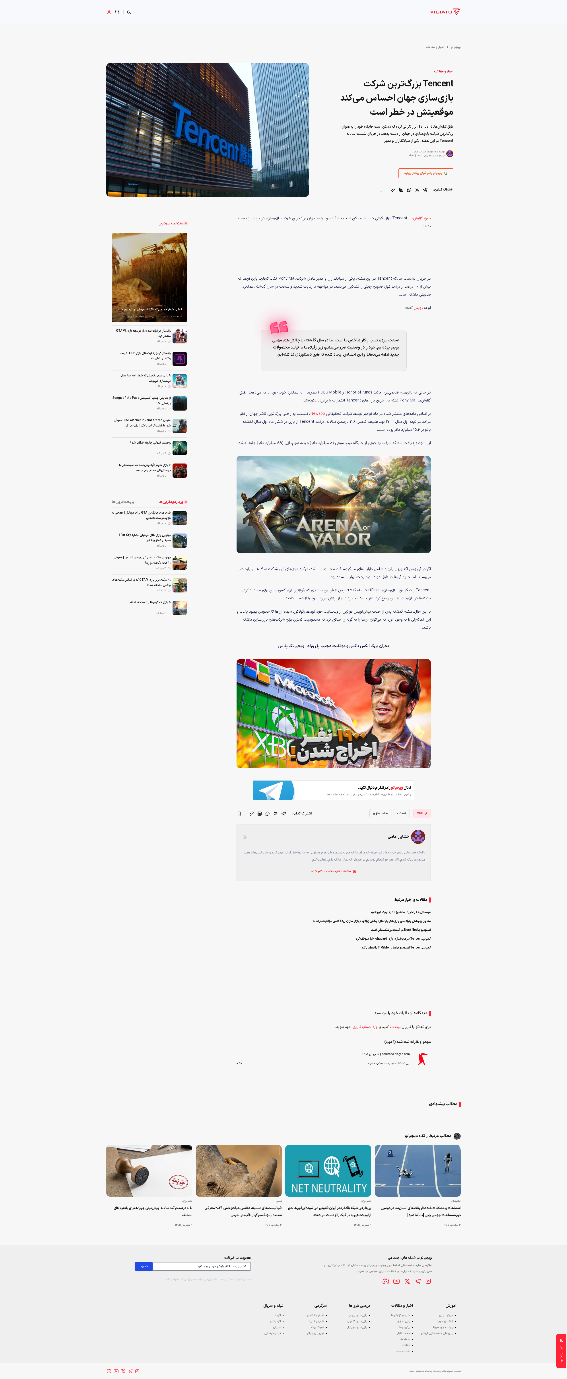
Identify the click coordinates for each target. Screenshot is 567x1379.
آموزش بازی (446, 1315)
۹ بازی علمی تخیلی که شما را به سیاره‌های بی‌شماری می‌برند (145, 378)
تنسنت (401, 813)
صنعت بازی (380, 813)
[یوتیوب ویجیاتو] (396, 1281)
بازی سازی (403, 1321)
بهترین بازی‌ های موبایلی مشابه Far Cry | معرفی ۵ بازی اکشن (145, 538)
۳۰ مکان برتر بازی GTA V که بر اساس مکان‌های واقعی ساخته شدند (141, 583)
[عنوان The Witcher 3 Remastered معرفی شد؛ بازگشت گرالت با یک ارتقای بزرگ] (180, 426)
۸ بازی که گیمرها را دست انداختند (150, 602)
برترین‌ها (404, 1327)
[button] (129, 12)
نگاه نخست (403, 1351)
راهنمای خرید (445, 1321)
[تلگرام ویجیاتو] (417, 1281)
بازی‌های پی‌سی (357, 1315)
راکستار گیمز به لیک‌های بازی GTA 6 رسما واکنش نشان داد (145, 356)
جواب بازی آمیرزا (443, 1327)
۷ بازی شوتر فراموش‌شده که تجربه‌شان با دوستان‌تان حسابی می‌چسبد (145, 468)
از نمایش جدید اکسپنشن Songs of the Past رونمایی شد (141, 401)
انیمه (278, 1315)
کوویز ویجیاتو (315, 1333)
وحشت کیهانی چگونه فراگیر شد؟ (150, 442)
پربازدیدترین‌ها (171, 502)
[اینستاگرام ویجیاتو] (428, 1281)
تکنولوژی (455, 1201)
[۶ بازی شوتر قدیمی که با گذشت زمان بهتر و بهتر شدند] (149, 277)
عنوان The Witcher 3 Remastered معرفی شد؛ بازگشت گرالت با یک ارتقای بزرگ (142, 423)
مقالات (406, 1345)
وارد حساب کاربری (365, 1027)
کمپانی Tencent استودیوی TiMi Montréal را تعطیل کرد (396, 947)
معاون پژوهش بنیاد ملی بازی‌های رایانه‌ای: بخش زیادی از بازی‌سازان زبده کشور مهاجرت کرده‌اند (372, 921)
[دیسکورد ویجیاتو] (385, 1281)
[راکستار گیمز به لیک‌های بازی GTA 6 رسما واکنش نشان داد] (180, 359)
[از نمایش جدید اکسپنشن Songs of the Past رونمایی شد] (180, 403)
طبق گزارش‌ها (420, 218)
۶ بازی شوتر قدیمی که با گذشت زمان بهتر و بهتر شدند (149, 309)
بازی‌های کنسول (357, 1321)
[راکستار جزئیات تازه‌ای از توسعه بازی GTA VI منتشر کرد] (180, 336)
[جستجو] (117, 12)
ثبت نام (395, 1027)
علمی (279, 1201)
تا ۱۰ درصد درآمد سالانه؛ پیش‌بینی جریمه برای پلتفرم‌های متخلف (152, 1212)
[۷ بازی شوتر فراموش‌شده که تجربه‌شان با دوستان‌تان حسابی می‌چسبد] (180, 471)
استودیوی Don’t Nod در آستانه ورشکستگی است (401, 930)
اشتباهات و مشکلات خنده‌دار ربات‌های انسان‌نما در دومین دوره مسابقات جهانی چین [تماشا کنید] (421, 1212)
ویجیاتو (456, 47)
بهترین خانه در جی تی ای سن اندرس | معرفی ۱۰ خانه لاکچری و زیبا (142, 560)
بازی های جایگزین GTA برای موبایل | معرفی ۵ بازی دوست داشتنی (141, 515)
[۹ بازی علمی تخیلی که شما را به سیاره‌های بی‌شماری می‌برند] (180, 381)
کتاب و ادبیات (315, 1321)
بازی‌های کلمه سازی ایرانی (437, 1333)
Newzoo (317, 414)
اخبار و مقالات (435, 47)
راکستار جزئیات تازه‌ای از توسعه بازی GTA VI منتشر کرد (143, 334)
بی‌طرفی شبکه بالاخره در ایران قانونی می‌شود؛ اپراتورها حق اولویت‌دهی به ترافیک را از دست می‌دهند (329, 1212)
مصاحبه (405, 1339)
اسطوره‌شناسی (315, 1315)
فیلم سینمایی (272, 1333)
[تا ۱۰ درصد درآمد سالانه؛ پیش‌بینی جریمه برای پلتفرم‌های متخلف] (149, 1171)
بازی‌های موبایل (357, 1327)
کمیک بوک (317, 1327)
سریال (277, 1327)
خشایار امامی (419, 152)
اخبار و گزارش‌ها (400, 1315)
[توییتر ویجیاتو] (407, 1281)
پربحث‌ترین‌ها (123, 502)
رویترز (418, 308)
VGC (420, 813)
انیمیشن (275, 1321)
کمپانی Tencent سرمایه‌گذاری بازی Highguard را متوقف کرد (393, 939)
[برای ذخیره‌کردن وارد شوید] (381, 189)
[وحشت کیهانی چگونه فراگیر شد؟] (180, 448)
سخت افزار (403, 1333)
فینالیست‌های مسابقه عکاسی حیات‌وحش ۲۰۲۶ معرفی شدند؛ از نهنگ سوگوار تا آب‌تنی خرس (243, 1212)
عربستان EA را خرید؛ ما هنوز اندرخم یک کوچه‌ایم (401, 912)
